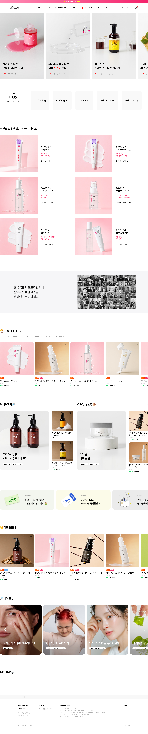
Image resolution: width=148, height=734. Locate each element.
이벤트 (97, 8)
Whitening (40, 100)
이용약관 (24, 725)
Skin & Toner (107, 100)
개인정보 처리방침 (33, 725)
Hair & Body (131, 100)
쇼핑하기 (49, 8)
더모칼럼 (105, 8)
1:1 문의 (125, 705)
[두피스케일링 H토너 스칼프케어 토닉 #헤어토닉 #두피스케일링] (24, 440)
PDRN (87, 8)
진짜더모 (40, 8)
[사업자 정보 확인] (79, 712)
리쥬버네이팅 (17, 337)
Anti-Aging (62, 100)
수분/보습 (28, 337)
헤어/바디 (48, 337)
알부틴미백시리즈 (60, 8)
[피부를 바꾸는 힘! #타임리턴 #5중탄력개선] (101, 440)
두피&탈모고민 (74, 8)
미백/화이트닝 (4, 337)
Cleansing (84, 100)
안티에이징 (38, 337)
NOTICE (20, 697)
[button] (144, 47)
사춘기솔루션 (59, 337)
